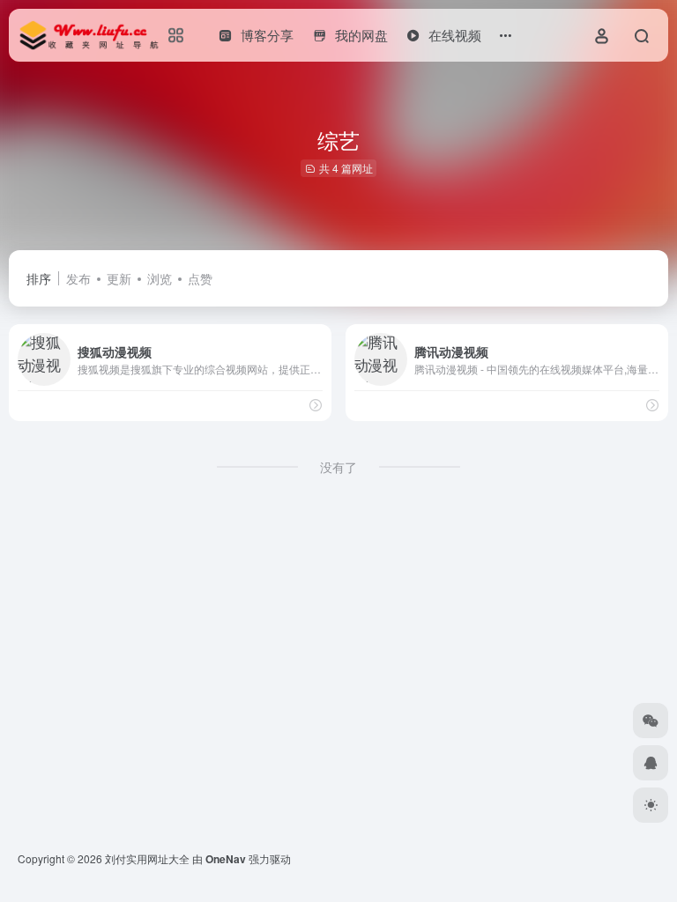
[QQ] (650, 762)
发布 (78, 278)
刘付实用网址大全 (147, 858)
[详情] (316, 405)
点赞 (200, 278)
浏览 (159, 278)
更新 (119, 278)
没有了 (338, 467)
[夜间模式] (650, 805)
